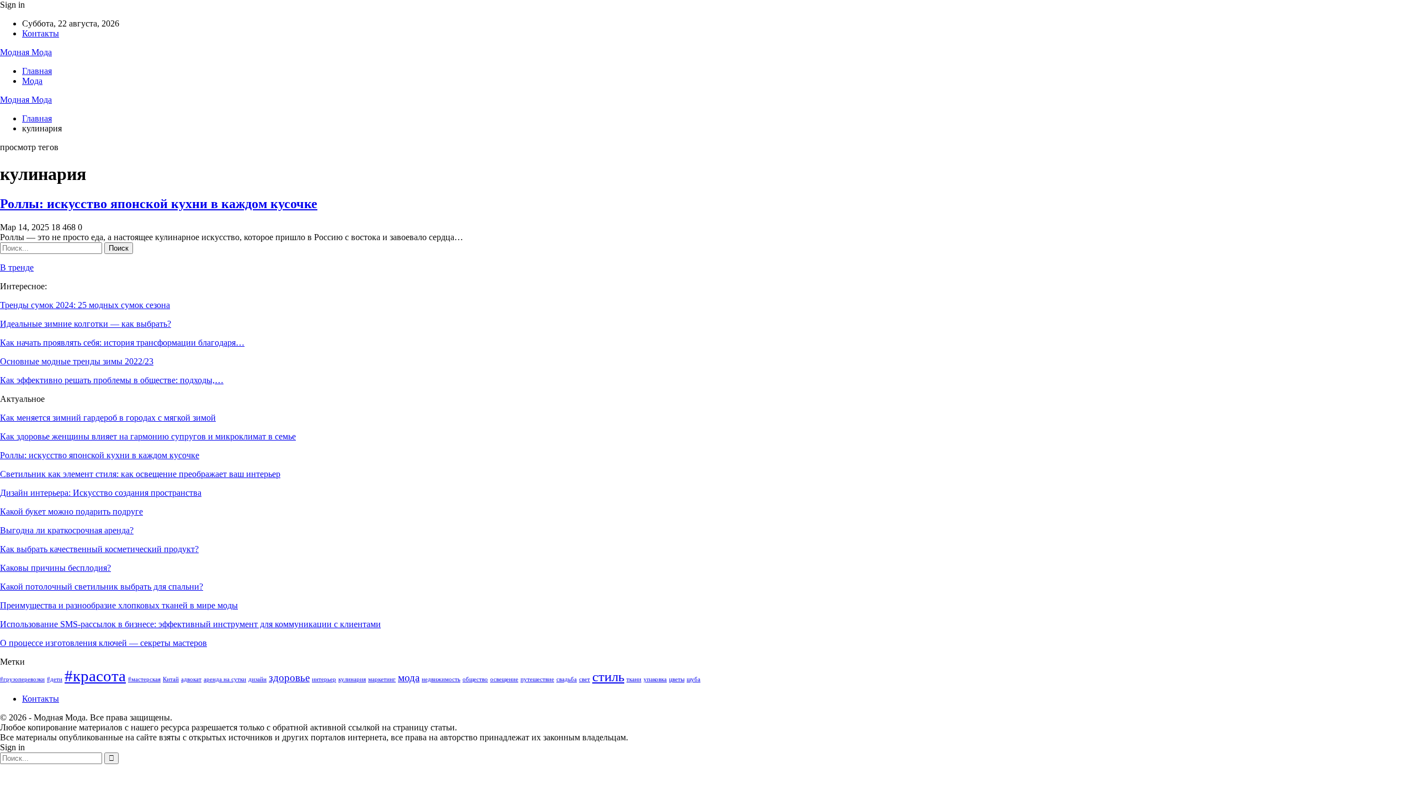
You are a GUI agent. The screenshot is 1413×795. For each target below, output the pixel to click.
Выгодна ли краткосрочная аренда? (67, 530)
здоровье (289, 677)
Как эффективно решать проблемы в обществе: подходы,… (112, 380)
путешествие (537, 679)
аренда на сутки (225, 679)
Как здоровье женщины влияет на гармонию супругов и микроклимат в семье (148, 436)
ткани (633, 679)
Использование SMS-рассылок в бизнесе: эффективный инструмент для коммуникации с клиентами (190, 624)
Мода (32, 81)
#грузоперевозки (22, 679)
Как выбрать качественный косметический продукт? (99, 549)
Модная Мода (26, 52)
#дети (54, 679)
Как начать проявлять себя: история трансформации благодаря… (122, 342)
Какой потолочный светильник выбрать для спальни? (101, 586)
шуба (693, 679)
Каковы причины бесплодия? (55, 568)
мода (408, 677)
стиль (608, 676)
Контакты (40, 33)
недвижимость (441, 679)
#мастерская (144, 679)
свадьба (566, 679)
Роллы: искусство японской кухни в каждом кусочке (158, 204)
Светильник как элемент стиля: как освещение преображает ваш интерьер (140, 474)
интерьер (324, 679)
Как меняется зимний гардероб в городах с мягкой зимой (108, 417)
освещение (504, 679)
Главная (37, 71)
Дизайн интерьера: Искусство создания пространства (100, 492)
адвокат (191, 679)
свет (584, 679)
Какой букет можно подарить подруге (71, 511)
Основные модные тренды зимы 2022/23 (76, 361)
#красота (95, 676)
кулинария (352, 679)
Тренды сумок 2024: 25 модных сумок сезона (85, 305)
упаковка (655, 679)
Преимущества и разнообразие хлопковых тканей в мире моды (119, 605)
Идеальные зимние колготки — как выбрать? (85, 323)
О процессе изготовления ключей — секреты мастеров (103, 643)
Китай (171, 679)
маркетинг (382, 679)
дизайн (257, 679)
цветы (676, 679)
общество (475, 679)
